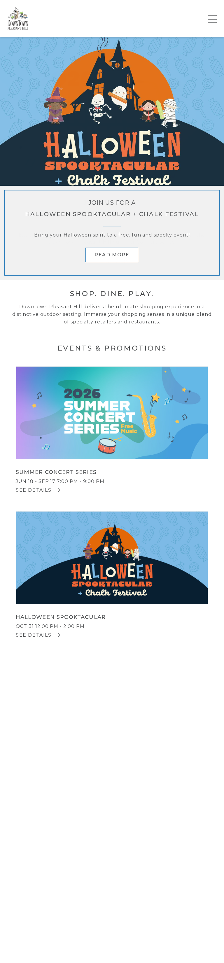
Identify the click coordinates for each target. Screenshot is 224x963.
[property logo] (17, 18)
